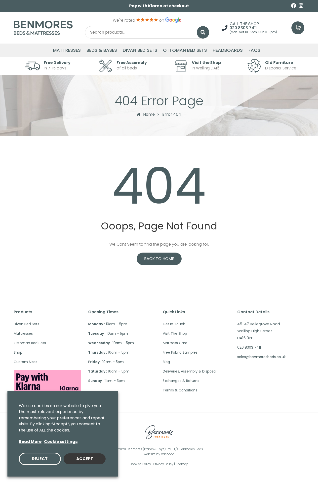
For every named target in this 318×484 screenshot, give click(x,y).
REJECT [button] (40, 459)
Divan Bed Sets (140, 50)
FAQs (254, 50)
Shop (18, 352)
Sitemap (182, 464)
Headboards (228, 50)
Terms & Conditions (180, 390)
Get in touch (174, 324)
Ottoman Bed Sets (185, 50)
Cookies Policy (140, 464)
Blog (166, 361)
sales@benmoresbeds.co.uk (261, 356)
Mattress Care (175, 342)
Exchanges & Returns (181, 380)
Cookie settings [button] (61, 441)
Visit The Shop (175, 333)
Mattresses (67, 50)
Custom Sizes (25, 361)
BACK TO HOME (159, 259)
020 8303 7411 (243, 28)
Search (203, 32)
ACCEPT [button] (84, 459)
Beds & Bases (101, 50)
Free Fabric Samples (180, 352)
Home (149, 114)
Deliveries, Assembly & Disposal (189, 371)
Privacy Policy (163, 464)
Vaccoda (167, 454)
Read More (30, 441)
